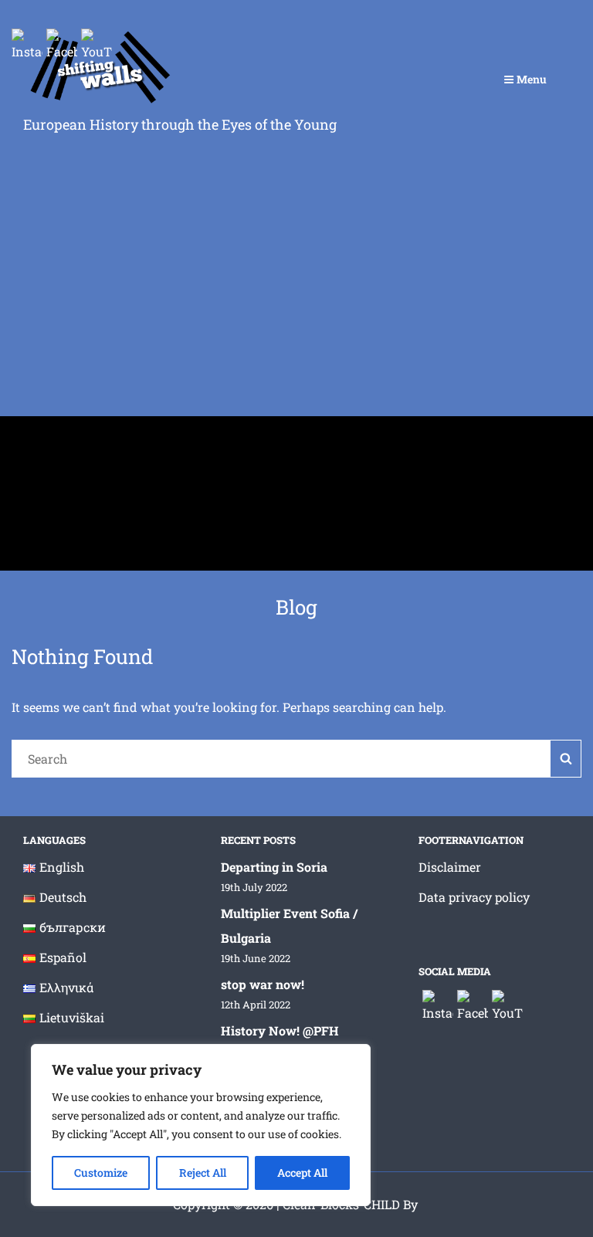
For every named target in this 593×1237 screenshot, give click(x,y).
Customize (100, 1172)
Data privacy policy (474, 897)
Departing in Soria (274, 867)
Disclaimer (449, 867)
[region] (201, 1125)
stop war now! (262, 984)
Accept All (302, 1172)
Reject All (202, 1172)
